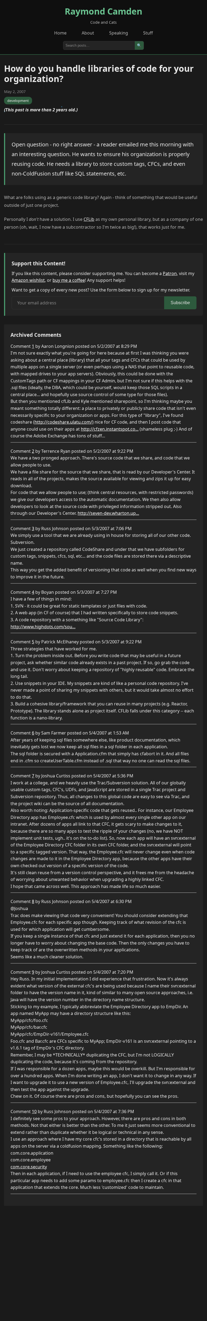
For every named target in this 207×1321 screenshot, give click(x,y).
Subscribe (180, 302)
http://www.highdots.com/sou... (43, 627)
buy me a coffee (69, 280)
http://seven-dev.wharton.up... (108, 513)
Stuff (148, 33)
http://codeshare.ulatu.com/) (64, 422)
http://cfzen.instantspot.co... (110, 429)
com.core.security (29, 1167)
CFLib (89, 219)
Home (60, 33)
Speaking (118, 33)
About (88, 33)
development (18, 100)
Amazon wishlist (28, 280)
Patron (170, 273)
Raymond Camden (103, 11)
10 (34, 1111)
